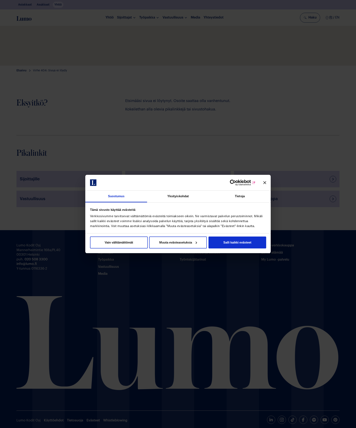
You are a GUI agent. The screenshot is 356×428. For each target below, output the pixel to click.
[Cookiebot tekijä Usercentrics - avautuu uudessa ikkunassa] (238, 183)
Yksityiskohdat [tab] (178, 196)
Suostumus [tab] (116, 196)
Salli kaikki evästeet (237, 242)
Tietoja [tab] (240, 196)
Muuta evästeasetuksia (175, 242)
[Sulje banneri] (264, 182)
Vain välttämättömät (119, 242)
